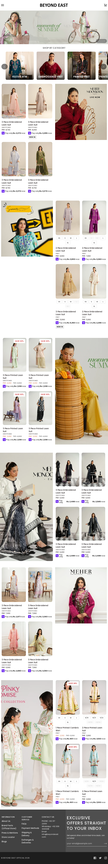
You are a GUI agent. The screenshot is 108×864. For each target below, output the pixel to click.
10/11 (94, 718)
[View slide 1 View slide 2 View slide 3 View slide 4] (54, 27)
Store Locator (8, 837)
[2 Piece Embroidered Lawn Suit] (68, 218)
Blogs (4, 841)
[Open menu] (5, 5)
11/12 (101, 718)
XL (68, 243)
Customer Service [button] (27, 818)
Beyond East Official (13, 858)
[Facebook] (95, 858)
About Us (6, 821)
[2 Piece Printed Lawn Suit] (94, 697)
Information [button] (8, 817)
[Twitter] (100, 858)
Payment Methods (30, 828)
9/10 (86, 718)
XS (59, 238)
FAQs (24, 824)
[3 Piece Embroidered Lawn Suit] (14, 101)
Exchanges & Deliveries (28, 841)
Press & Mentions (10, 833)
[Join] (103, 843)
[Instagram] (105, 858)
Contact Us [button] (48, 817)
